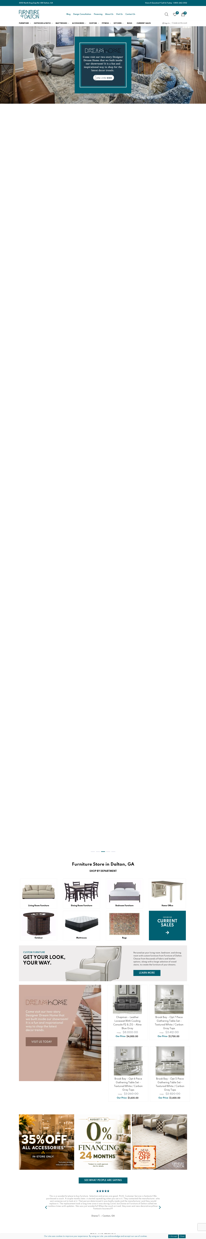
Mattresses (61, 23)
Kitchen (117, 23)
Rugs (129, 23)
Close (182, 1236)
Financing (98, 14)
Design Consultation (82, 14)
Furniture (24, 23)
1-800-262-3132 (180, 3)
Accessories (78, 23)
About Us (109, 14)
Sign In (167, 23)
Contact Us (130, 14)
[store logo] (29, 14)
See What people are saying (103, 1180)
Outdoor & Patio (42, 23)
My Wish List (177, 13)
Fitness (105, 23)
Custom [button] (93, 23)
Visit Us (119, 14)
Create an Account (179, 23)
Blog (68, 14)
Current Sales (144, 23)
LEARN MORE (149, 973)
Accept (174, 1236)
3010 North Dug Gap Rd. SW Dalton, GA (36, 3)
